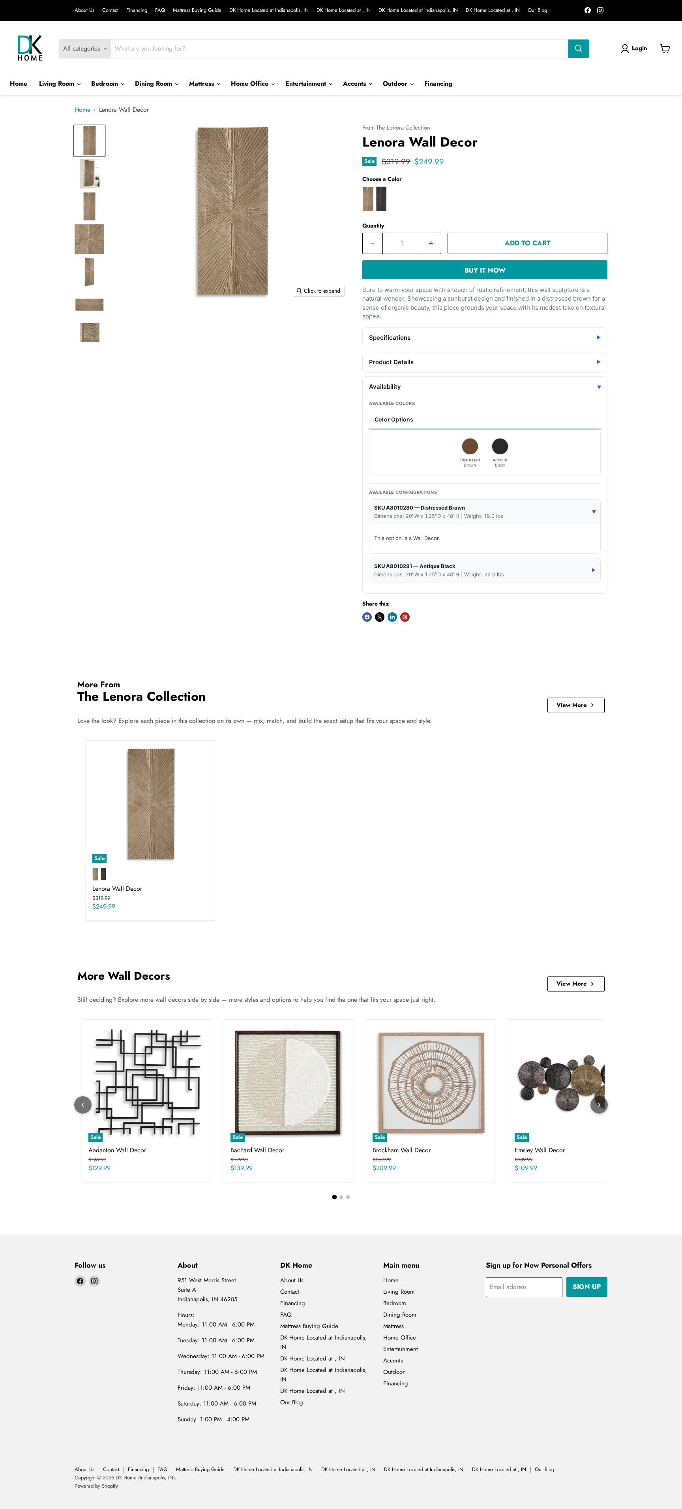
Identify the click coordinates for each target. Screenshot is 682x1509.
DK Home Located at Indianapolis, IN (269, 10)
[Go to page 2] (341, 1197)
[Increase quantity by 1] (431, 243)
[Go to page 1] (334, 1197)
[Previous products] (83, 1105)
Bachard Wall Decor (257, 1150)
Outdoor (396, 83)
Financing (136, 10)
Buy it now (485, 270)
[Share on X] (379, 617)
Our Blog (537, 10)
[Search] (578, 49)
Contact (110, 10)
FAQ (160, 10)
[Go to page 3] (348, 1197)
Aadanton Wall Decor (117, 1150)
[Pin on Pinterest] (405, 617)
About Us (84, 10)
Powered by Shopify (96, 1486)
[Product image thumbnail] (89, 173)
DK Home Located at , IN (344, 10)
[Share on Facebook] (367, 617)
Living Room (57, 83)
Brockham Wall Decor (402, 1150)
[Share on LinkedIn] (392, 617)
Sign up (587, 1286)
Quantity (373, 225)
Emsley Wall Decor (540, 1150)
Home (18, 83)
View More (571, 705)
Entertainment (306, 83)
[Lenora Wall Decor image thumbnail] (89, 140)
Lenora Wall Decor (117, 888)
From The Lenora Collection (396, 127)
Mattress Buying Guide (197, 10)
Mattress (202, 83)
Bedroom (105, 83)
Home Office (250, 83)
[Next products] (599, 1105)
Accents (355, 83)
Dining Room (154, 83)
